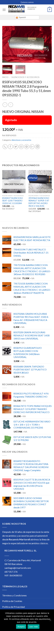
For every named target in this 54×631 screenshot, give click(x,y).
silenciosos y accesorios (25, 77)
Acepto (21, 626)
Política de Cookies (12, 601)
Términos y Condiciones (14, 595)
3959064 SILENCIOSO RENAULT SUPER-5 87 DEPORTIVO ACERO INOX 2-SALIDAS (38, 202)
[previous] (7, 44)
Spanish (22, 17)
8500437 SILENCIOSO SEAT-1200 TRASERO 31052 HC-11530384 (12, 200)
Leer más (33, 626)
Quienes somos (27, 2)
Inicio (5, 77)
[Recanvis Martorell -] (26, 9)
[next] (47, 44)
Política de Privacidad (13, 606)
